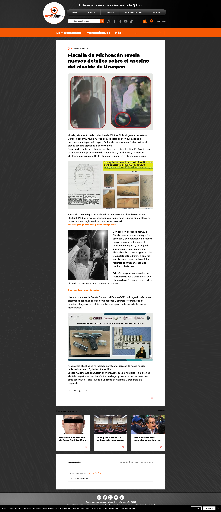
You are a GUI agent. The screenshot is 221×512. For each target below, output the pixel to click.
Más (118, 32)
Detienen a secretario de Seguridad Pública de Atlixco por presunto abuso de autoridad (72, 439)
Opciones (196, 508)
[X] (120, 21)
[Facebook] (114, 21)
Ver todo (161, 411)
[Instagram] (108, 21)
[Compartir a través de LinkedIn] (80, 391)
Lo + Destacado (68, 32)
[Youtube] (116, 497)
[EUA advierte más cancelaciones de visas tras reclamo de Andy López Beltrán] (148, 424)
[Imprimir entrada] (91, 391)
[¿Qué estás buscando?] (102, 21)
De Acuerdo (209, 508)
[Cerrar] (218, 508)
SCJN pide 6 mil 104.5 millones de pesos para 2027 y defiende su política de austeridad (110, 439)
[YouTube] (125, 21)
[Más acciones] (151, 48)
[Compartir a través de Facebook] (69, 391)
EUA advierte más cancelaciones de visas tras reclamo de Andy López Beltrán (147, 439)
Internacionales (98, 32)
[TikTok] (131, 21)
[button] (145, 21)
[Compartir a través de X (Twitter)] (75, 391)
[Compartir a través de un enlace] (86, 391)
